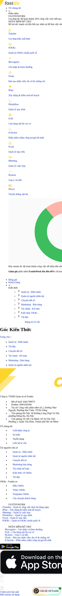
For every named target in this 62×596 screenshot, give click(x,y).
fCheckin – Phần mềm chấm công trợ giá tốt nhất (28, 540)
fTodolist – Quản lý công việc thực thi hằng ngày (25, 507)
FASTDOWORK (16, 504)
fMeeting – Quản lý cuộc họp (16, 512)
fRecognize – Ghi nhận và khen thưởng (23, 529)
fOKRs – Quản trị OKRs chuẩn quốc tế (21, 520)
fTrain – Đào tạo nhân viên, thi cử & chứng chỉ (27, 537)
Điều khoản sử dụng (9, 594)
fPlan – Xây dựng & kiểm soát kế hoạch (21, 510)
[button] (31, 504)
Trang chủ (5, 337)
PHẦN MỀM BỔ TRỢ (19, 526)
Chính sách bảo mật (9, 592)
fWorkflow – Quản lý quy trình (17, 515)
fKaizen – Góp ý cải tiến (16, 535)
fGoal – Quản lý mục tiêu (14, 518)
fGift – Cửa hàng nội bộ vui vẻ (19, 532)
